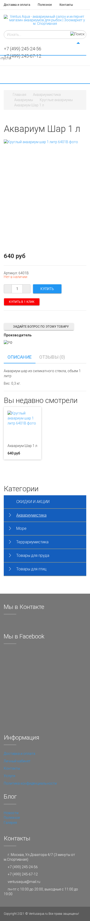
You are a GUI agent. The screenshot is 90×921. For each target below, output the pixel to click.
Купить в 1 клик (21, 302)
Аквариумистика (47, 95)
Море (21, 528)
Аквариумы (23, 100)
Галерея (10, 823)
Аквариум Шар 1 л (22, 446)
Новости (11, 813)
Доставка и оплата (17, 5)
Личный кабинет (17, 761)
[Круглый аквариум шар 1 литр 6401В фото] (41, 142)
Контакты (66, 5)
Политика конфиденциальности (30, 783)
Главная (19, 95)
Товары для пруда (32, 555)
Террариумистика (32, 542)
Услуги (9, 776)
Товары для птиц (31, 569)
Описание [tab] (20, 357)
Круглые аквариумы (56, 100)
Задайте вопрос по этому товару (41, 326)
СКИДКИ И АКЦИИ (33, 501)
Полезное (45, 5)
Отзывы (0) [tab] (52, 357)
